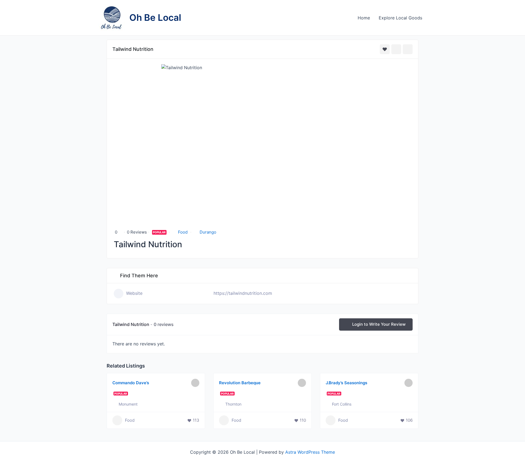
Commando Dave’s (130, 382)
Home (364, 18)
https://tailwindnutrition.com (243, 293)
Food (183, 232)
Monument (128, 404)
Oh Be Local (155, 17)
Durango (208, 232)
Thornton (233, 404)
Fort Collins (341, 404)
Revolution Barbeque (240, 382)
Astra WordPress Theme (310, 452)
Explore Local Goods (400, 18)
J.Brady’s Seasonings (346, 382)
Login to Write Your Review (379, 324)
